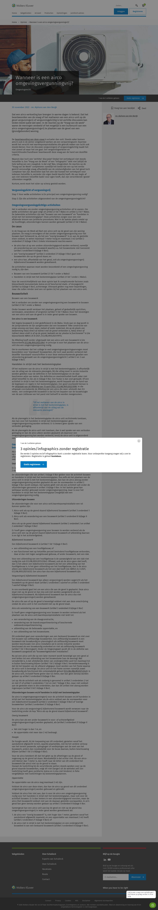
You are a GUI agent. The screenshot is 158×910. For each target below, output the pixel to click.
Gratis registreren (32, 464)
